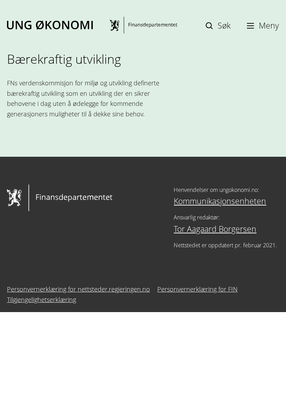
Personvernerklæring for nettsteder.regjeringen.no (78, 289)
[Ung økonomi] (92, 25)
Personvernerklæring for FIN (197, 289)
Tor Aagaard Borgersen (215, 228)
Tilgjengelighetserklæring (41, 299)
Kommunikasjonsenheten (220, 201)
